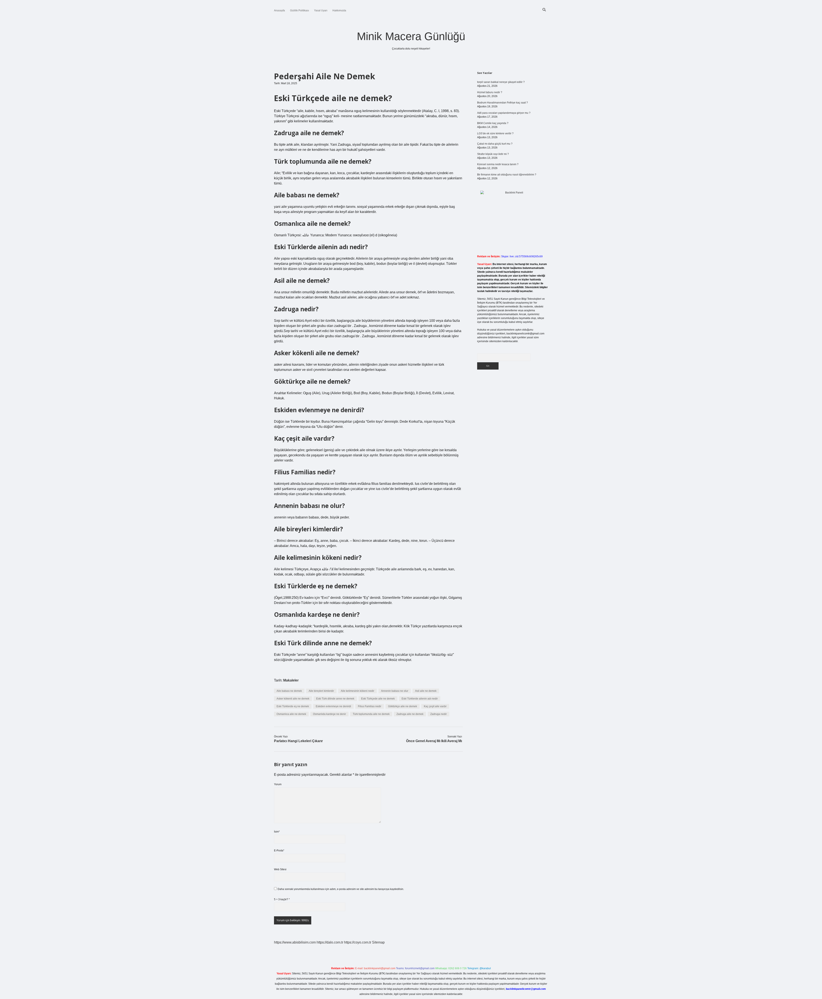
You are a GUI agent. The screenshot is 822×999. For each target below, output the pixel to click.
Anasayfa (279, 10)
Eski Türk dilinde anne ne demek (335, 698)
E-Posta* (279, 850)
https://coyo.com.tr (357, 942)
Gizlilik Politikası (299, 10)
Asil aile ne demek (425, 690)
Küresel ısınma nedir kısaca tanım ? (497, 164)
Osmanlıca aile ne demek (291, 714)
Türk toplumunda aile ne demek (371, 714)
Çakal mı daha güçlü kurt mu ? (494, 143)
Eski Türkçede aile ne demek (378, 698)
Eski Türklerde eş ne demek (293, 706)
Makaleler (291, 680)
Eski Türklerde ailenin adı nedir (420, 698)
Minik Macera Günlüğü (411, 36)
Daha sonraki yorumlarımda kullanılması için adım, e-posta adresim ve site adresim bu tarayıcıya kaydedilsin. (341, 889)
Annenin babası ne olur (394, 690)
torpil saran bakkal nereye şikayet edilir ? (501, 82)
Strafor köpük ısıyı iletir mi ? (493, 154)
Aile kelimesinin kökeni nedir (357, 690)
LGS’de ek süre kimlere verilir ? (495, 133)
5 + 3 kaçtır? (282, 899)
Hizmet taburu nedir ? (489, 92)
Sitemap (378, 942)
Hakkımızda (339, 10)
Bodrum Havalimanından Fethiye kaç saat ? (502, 102)
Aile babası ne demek (289, 690)
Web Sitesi (280, 869)
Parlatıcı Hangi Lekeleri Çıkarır (298, 741)
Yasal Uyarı (320, 10)
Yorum (277, 784)
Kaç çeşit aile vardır (435, 706)
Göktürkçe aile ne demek (402, 706)
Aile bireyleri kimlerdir (321, 690)
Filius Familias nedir (369, 706)
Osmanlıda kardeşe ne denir (329, 714)
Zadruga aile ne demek (409, 714)
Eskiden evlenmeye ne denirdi (333, 706)
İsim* (277, 831)
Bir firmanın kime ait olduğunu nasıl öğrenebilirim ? (506, 174)
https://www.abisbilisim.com (295, 942)
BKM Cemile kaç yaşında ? (492, 123)
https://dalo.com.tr (330, 942)
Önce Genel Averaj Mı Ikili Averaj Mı (434, 741)
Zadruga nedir (438, 714)
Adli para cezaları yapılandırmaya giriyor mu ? (503, 112)
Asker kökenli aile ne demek (293, 698)
